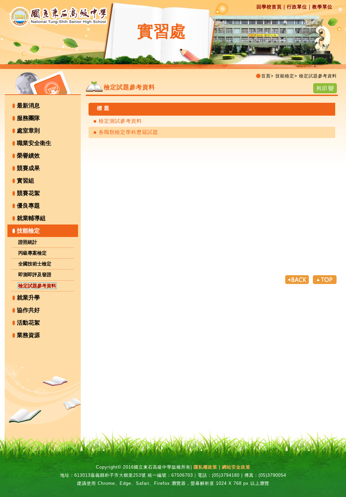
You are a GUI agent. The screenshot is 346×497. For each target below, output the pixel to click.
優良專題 (28, 206)
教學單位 (322, 6)
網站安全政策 (236, 467)
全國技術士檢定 (34, 263)
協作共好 (28, 310)
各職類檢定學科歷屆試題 (128, 132)
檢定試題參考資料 (37, 285)
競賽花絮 (28, 193)
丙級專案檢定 (32, 253)
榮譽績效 (28, 155)
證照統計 (27, 242)
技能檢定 (28, 231)
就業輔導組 (31, 218)
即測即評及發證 (34, 274)
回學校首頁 (269, 6)
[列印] (325, 88)
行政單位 (297, 6)
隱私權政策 (205, 467)
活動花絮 (28, 323)
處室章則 (28, 130)
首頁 (266, 75)
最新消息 (28, 105)
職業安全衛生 (34, 143)
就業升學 (28, 297)
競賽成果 (28, 168)
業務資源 (28, 335)
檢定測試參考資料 (120, 121)
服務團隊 (28, 118)
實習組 (25, 181)
